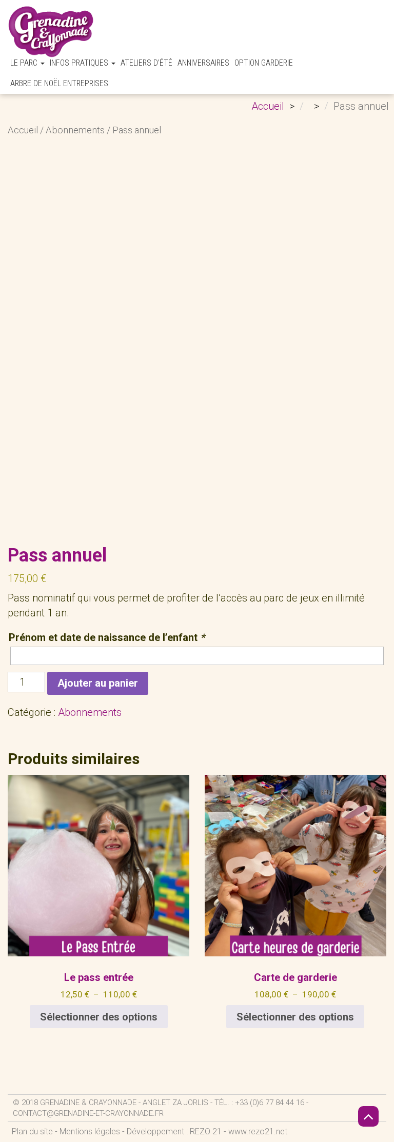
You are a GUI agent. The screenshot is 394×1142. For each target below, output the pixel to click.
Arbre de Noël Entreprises (59, 83)
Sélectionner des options (98, 1017)
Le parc (25, 63)
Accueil (23, 130)
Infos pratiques (80, 63)
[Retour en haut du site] (368, 1116)
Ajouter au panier (97, 683)
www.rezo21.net (257, 1131)
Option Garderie (263, 63)
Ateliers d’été (146, 63)
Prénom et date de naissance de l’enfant (107, 637)
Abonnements (75, 130)
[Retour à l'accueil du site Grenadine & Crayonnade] (51, 31)
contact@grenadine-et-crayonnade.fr (88, 1113)
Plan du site (32, 1131)
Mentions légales (90, 1131)
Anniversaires (203, 63)
